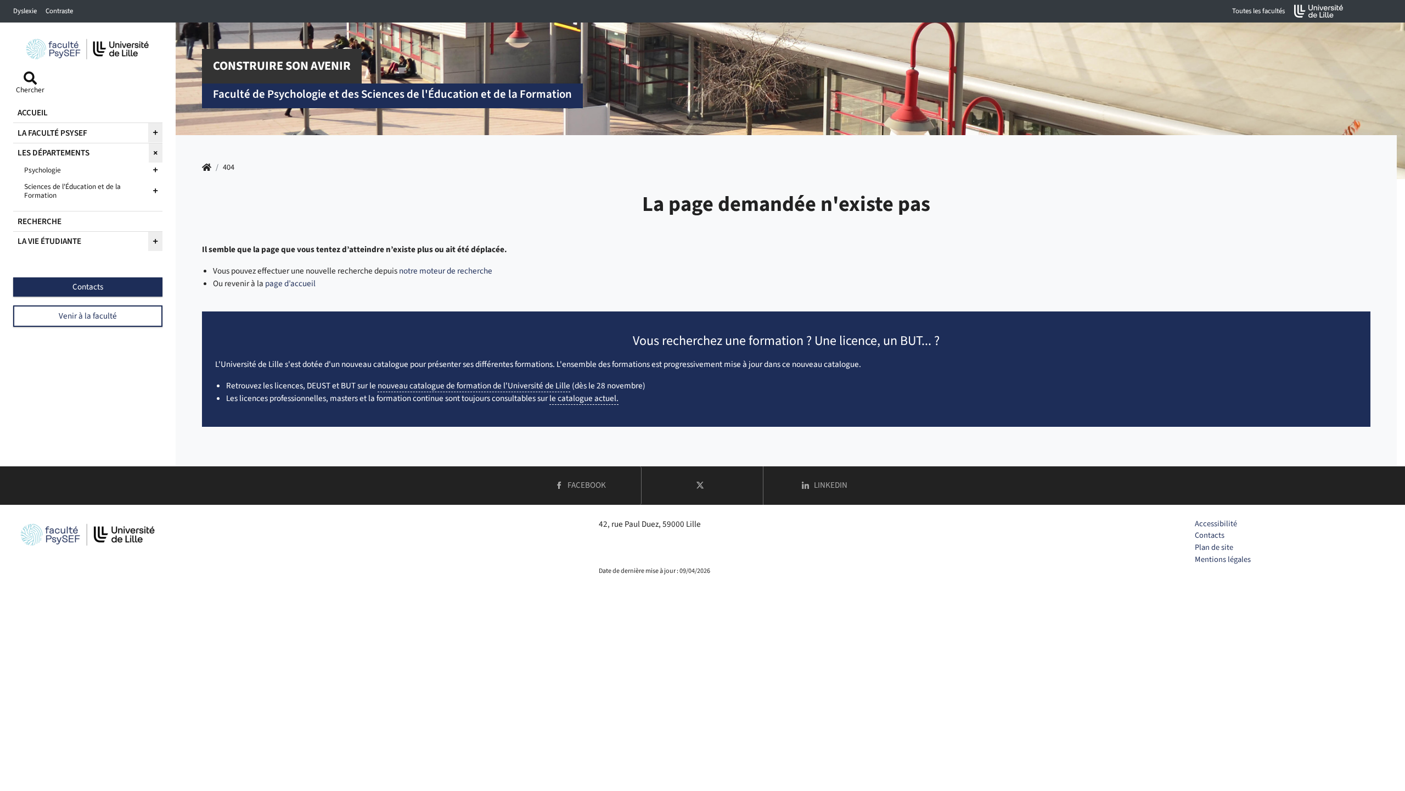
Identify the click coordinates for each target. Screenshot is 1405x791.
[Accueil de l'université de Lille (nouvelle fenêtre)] (1319, 11)
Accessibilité (1216, 524)
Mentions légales (1223, 559)
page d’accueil (290, 283)
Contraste (59, 11)
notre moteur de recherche (445, 271)
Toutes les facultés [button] (1258, 11)
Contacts (1209, 535)
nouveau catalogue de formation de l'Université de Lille (474, 386)
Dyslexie (25, 11)
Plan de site (1214, 547)
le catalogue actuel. (584, 398)
